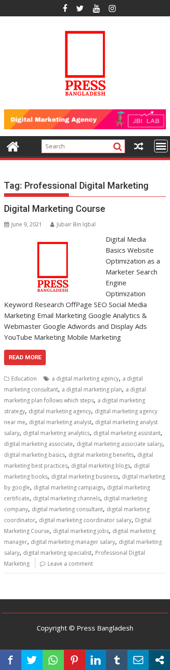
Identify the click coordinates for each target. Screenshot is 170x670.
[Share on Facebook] (10, 660)
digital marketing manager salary (73, 542)
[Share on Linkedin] (96, 660)
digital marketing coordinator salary (85, 520)
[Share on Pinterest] (74, 660)
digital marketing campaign (68, 487)
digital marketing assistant (126, 433)
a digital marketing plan (92, 389)
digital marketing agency (60, 411)
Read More (25, 357)
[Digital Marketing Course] (53, 239)
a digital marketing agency (85, 378)
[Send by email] (138, 660)
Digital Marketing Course (54, 208)
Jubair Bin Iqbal (76, 224)
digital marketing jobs (81, 531)
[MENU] (161, 146)
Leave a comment (70, 563)
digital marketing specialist (57, 553)
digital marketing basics (34, 455)
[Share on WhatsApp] (53, 660)
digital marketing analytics (56, 433)
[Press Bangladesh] (13, 145)
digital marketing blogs (100, 465)
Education (24, 378)
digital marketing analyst (60, 422)
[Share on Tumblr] (116, 660)
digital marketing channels (66, 498)
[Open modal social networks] (159, 660)
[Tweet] (32, 660)
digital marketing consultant (67, 509)
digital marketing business (84, 476)
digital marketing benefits (101, 455)
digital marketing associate (38, 444)
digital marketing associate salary (119, 444)
